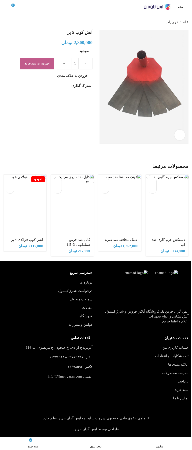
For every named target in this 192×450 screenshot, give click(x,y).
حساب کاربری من (175, 347)
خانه (185, 22)
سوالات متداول (81, 299)
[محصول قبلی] (17, 22)
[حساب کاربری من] (5, 7)
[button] (152, 181)
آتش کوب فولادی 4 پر (27, 240)
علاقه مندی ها (178, 364)
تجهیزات (172, 22)
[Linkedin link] (51, 86)
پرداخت (182, 381)
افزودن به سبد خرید (37, 63)
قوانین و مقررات (80, 324)
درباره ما (86, 282)
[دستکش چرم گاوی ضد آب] (167, 205)
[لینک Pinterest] (56, 86)
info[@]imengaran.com (65, 376)
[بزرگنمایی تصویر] (179, 135)
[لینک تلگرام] (39, 86)
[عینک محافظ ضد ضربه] (119, 205)
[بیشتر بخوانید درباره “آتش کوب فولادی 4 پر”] (10, 181)
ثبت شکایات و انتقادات (171, 356)
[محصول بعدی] (6, 22)
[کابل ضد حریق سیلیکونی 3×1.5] (72, 205)
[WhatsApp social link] (45, 86)
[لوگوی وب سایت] (157, 7)
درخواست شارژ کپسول (75, 291)
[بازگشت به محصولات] (12, 22)
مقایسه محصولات (175, 373)
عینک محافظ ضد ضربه (121, 240)
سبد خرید (181, 390)
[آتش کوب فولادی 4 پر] (25, 205)
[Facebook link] (67, 86)
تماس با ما (180, 398)
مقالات (87, 308)
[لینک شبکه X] (62, 86)
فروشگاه (85, 316)
